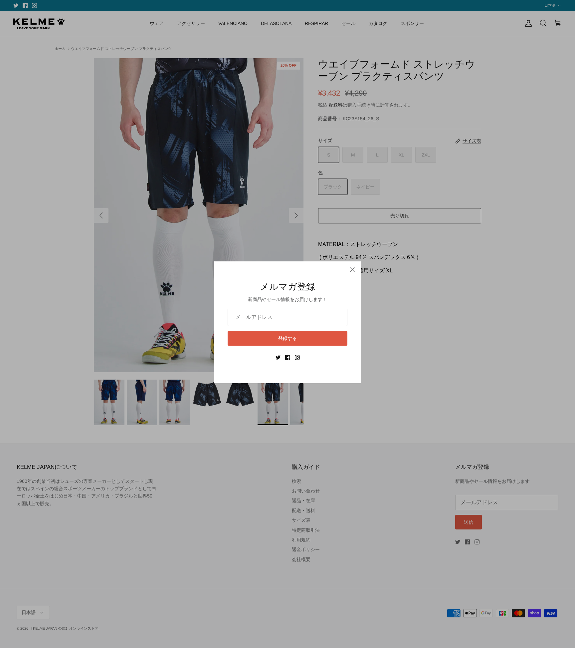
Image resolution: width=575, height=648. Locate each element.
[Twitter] (278, 357)
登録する (287, 338)
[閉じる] (352, 269)
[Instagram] (297, 357)
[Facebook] (287, 357)
